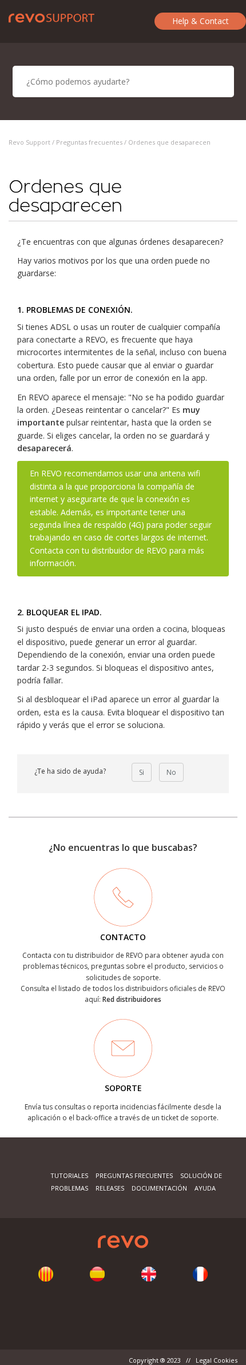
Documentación (159, 1188)
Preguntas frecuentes (89, 142)
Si (141, 772)
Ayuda (205, 1188)
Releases (110, 1188)
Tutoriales (69, 1175)
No (171, 772)
